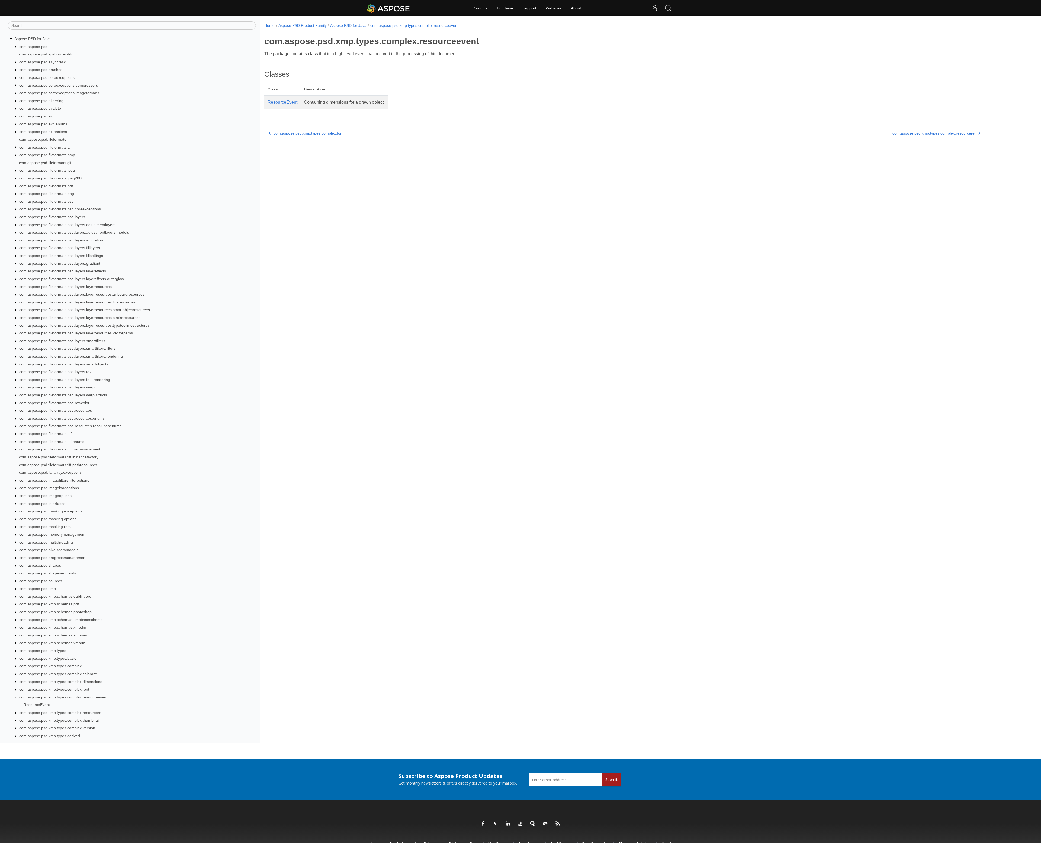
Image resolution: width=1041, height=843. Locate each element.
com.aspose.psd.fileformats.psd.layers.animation (61, 240)
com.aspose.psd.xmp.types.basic (47, 658)
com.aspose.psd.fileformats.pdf (46, 186)
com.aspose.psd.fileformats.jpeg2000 (51, 178)
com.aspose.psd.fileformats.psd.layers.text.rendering (64, 379)
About (576, 8)
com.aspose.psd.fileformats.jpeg (47, 170)
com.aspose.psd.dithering (41, 101)
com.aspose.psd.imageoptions (45, 496)
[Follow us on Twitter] (495, 823)
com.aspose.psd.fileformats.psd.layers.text (55, 372)
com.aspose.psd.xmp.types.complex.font (54, 689)
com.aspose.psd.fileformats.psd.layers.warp (57, 387)
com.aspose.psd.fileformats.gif (45, 163)
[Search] (668, 8)
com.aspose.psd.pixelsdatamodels (48, 550)
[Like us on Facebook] (483, 823)
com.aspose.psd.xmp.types (42, 650)
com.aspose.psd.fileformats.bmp (47, 155)
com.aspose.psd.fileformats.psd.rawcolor (54, 403)
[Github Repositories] (545, 823)
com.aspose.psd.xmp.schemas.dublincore (55, 596)
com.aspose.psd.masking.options (47, 519)
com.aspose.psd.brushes (40, 69)
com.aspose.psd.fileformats (42, 139)
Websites (553, 8)
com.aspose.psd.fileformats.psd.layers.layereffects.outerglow (71, 279)
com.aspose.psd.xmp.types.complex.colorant (58, 674)
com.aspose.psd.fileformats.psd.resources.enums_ (63, 418)
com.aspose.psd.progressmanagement (52, 558)
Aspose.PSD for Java (32, 39)
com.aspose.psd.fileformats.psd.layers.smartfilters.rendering (71, 356)
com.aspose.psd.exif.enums (43, 124)
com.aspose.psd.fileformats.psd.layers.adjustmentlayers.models (74, 232)
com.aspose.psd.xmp (37, 588)
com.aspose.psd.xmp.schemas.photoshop (55, 612)
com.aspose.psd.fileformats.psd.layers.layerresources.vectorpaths (76, 333)
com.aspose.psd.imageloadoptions (49, 488)
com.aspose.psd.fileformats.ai (44, 147)
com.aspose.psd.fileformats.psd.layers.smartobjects (63, 364)
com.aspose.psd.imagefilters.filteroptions (54, 480)
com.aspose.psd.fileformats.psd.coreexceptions (60, 209)
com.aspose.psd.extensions (43, 131)
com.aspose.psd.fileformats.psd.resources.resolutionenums (70, 426)
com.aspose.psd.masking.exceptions (50, 511)
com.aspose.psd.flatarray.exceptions (50, 472)
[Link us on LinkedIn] (508, 823)
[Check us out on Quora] (532, 823)
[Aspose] (388, 8)
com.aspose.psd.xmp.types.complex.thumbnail (59, 720)
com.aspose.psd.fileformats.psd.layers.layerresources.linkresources (77, 302)
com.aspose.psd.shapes (40, 565)
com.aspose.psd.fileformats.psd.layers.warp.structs (63, 395)
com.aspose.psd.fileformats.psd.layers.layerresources (65, 287)
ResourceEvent (37, 705)
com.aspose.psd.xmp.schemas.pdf (49, 604)
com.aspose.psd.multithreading (46, 542)
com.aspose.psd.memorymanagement (52, 534)
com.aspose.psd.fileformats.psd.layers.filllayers (59, 248)
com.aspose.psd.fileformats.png (46, 193)
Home (269, 25)
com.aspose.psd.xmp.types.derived (49, 736)
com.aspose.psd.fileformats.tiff (45, 434)
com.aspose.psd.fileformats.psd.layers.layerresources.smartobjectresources (84, 310)
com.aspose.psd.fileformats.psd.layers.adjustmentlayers (67, 225)
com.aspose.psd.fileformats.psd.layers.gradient (59, 263)
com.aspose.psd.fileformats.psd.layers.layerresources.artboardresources (81, 294)
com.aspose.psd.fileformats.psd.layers (52, 217)
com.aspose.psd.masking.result (46, 526)
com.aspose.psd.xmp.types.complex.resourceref (60, 712)
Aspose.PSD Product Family (302, 25)
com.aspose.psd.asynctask (42, 62)
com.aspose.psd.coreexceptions (47, 77)
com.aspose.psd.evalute (40, 108)
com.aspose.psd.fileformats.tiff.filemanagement (59, 449)
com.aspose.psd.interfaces (42, 503)
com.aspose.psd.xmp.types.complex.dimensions (60, 681)
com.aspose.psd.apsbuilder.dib (45, 54)
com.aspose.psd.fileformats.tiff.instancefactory (58, 457)
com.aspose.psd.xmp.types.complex (50, 666)
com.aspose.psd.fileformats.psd (46, 201)
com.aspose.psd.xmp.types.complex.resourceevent (63, 697)
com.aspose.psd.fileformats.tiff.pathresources (58, 465)
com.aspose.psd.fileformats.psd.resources (55, 410)
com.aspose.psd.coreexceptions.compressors (58, 85)
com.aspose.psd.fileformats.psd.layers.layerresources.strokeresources (79, 317)
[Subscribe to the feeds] (557, 823)
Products (479, 8)
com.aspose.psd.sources (40, 581)
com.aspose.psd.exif (36, 116)
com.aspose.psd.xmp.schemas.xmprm (52, 643)
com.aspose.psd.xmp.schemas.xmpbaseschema (61, 619)
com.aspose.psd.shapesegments (47, 573)
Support (529, 8)
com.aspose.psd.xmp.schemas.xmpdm (52, 627)
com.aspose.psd (33, 46)
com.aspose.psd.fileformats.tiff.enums (51, 441)
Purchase (505, 8)
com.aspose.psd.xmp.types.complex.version (57, 728)
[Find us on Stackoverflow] (520, 823)
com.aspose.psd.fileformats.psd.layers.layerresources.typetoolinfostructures (84, 325)
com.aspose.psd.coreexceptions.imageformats (59, 93)
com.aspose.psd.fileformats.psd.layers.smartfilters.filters (67, 348)
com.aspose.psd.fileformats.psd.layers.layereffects (62, 271)
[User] (654, 8)
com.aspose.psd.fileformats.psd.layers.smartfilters (62, 341)
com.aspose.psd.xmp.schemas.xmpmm (53, 635)
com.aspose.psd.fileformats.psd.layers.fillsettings (61, 255)
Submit (611, 779)
